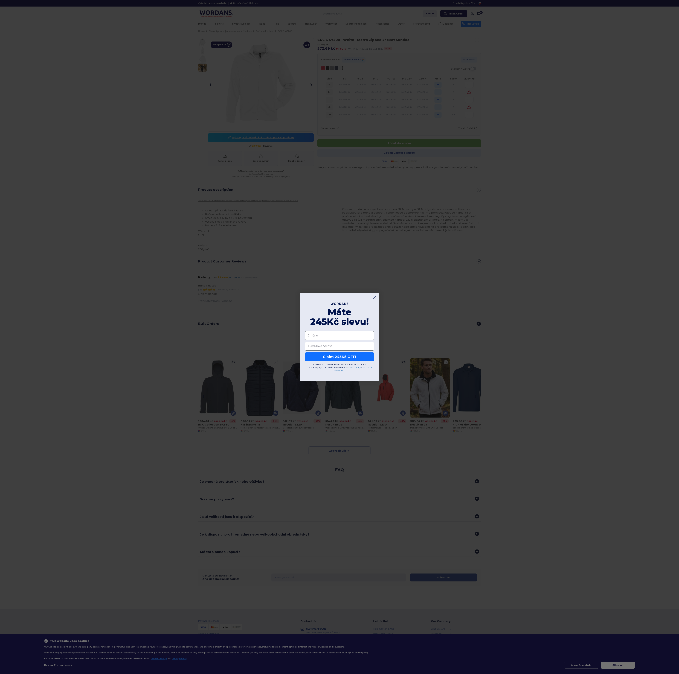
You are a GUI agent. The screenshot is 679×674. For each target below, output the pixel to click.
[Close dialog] (375, 297)
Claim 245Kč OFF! (339, 357)
